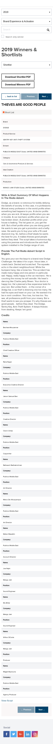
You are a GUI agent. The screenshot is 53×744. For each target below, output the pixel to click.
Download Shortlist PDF (18, 77)
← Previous (29, 96)
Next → (45, 96)
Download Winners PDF (18, 84)
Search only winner (15, 37)
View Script (7, 700)
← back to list (11, 96)
